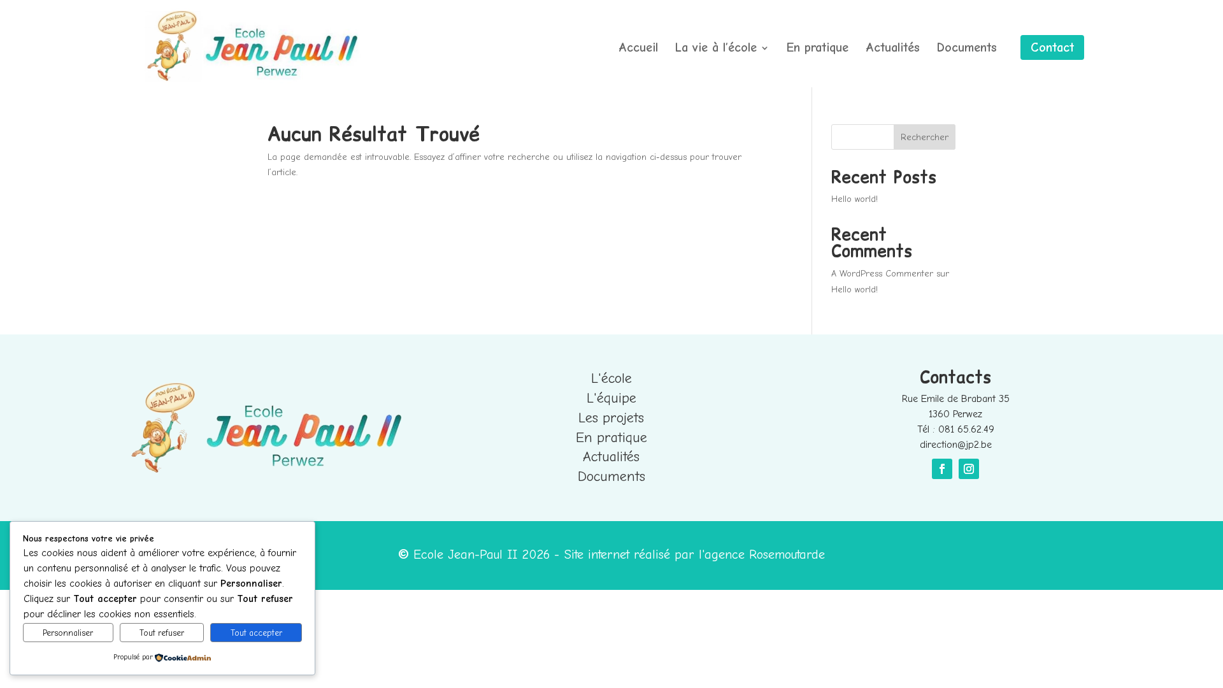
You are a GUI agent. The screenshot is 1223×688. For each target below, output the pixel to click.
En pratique (817, 49)
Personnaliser (68, 633)
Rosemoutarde (787, 554)
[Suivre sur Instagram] (969, 469)
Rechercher (924, 137)
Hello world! (854, 199)
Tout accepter (256, 633)
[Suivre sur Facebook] (942, 469)
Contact (1052, 47)
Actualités (893, 49)
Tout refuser (161, 633)
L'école (611, 378)
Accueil (638, 49)
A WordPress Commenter (882, 273)
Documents (967, 49)
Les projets (611, 418)
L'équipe (611, 398)
